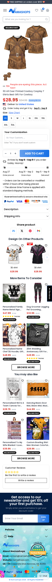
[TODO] (14, 231)
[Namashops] (19, 10)
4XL (5, 124)
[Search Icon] (46, 19)
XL (30, 118)
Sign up (43, 518)
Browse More (26, 367)
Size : (11, 112)
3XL (43, 118)
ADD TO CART (34, 153)
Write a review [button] (26, 480)
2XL (36, 118)
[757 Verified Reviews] (37, 562)
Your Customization (15, 132)
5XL (12, 124)
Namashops (16, 580)
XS (5, 118)
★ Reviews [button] (49, 293)
